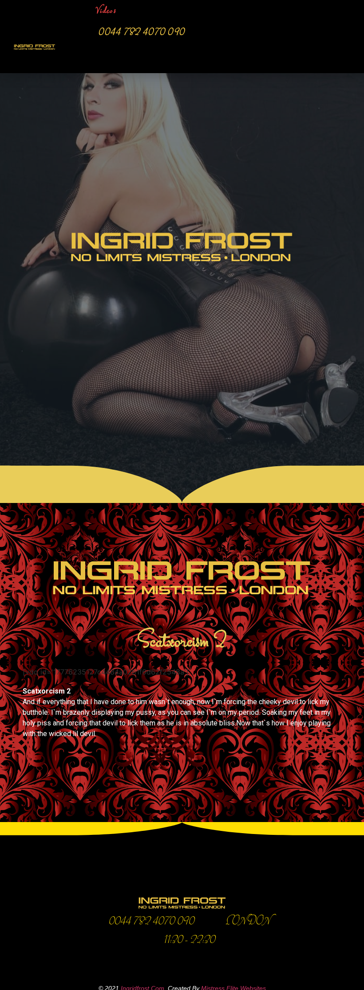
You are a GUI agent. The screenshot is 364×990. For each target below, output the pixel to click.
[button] (325, 52)
